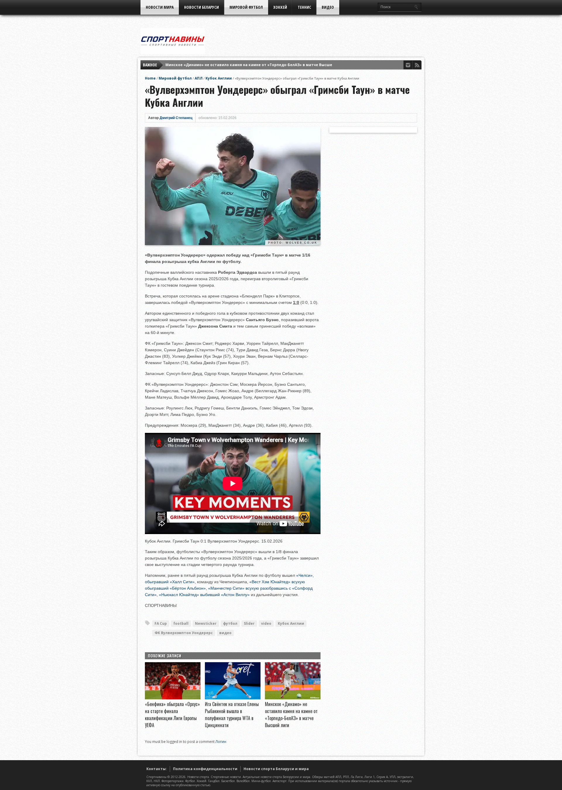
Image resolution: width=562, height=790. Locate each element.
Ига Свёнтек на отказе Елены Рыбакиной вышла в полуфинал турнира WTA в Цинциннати (232, 714)
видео (225, 632)
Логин (220, 741)
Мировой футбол (246, 7)
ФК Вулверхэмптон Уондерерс (184, 632)
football (181, 623)
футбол (230, 623)
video (266, 623)
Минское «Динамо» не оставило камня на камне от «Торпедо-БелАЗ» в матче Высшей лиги (255, 64)
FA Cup (161, 623)
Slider (249, 623)
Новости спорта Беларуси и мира (276, 768)
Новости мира (160, 7)
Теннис (304, 7)
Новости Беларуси (201, 7)
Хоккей (280, 7)
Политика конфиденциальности (205, 768)
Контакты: (156, 768)
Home (150, 78)
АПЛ (199, 78)
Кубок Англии (218, 78)
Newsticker (206, 623)
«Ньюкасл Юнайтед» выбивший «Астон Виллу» (204, 594)
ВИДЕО (328, 7)
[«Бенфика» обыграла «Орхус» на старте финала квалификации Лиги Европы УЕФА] (173, 698)
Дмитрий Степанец (176, 118)
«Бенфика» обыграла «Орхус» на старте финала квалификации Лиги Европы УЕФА (172, 714)
